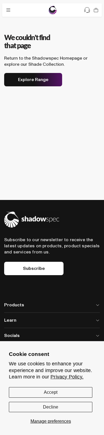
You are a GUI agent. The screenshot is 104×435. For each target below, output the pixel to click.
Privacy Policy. (66, 377)
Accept (50, 392)
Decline (50, 407)
